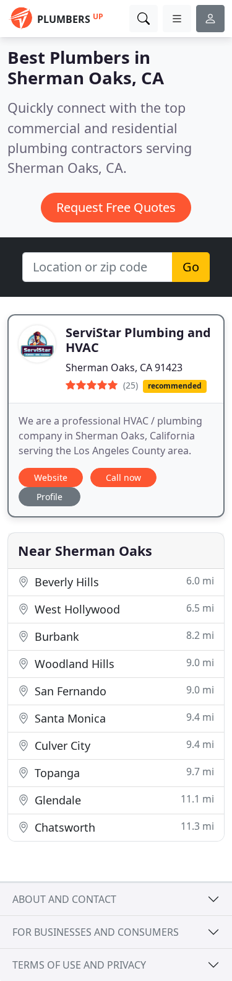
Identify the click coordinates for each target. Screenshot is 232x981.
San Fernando (123, 690)
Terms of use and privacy (79, 965)
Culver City (123, 745)
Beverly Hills (123, 581)
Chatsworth (123, 827)
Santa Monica (123, 718)
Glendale (123, 799)
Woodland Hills (123, 663)
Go (191, 266)
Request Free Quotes (116, 207)
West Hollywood (123, 609)
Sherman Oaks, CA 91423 (124, 367)
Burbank (123, 636)
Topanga (123, 772)
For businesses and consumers (95, 932)
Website (50, 477)
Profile (49, 497)
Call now (123, 477)
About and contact (64, 899)
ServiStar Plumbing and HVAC (138, 340)
